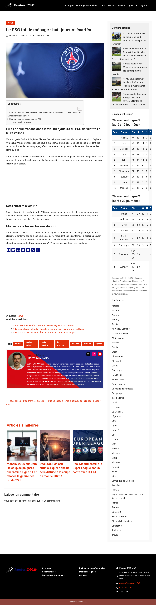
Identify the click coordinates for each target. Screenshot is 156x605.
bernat (18, 344)
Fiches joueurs (119, 384)
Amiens (115, 310)
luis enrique (60, 344)
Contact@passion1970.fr (129, 583)
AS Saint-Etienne (120, 333)
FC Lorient (117, 375)
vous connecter (23, 500)
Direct (102, 5)
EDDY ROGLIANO (43, 35)
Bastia (115, 347)
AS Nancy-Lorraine (121, 328)
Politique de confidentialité (92, 568)
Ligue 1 (131, 5)
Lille (114, 434)
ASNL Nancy (118, 338)
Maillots (115, 448)
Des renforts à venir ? (19, 116)
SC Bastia (116, 512)
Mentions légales (87, 572)
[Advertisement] (55, 186)
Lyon (114, 444)
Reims (115, 502)
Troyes (115, 535)
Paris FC (116, 485)
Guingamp (117, 393)
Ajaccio (115, 305)
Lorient (115, 439)
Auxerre (115, 342)
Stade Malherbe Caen (122, 521)
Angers (115, 315)
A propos (69, 5)
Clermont (116, 361)
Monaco (116, 462)
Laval (114, 402)
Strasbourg (117, 525)
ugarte (99, 344)
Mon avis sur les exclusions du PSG (25, 119)
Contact (83, 575)
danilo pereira (44, 344)
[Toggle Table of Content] (78, 109)
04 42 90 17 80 (125, 587)
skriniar (87, 344)
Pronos (121, 5)
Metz (114, 457)
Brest (114, 352)
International (118, 398)
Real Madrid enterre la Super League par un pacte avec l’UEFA (87, 468)
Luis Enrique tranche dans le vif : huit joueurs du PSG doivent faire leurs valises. (45, 112)
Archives (116, 324)
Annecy (115, 319)
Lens (114, 421)
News (10, 23)
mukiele (75, 344)
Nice (114, 476)
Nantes (115, 467)
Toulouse (116, 530)
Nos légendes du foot (86, 5)
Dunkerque (117, 370)
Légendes (116, 416)
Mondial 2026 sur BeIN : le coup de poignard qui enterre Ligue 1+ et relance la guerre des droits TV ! (22, 472)
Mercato (112, 5)
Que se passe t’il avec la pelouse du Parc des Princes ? (74, 401)
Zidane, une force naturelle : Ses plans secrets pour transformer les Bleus (48, 329)
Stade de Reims (119, 516)
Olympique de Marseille (123, 481)
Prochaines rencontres (53, 575)
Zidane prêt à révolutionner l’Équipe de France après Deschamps (44, 332)
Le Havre (116, 407)
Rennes (115, 507)
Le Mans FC (117, 411)
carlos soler (29, 344)
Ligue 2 (143, 5)
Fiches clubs (118, 379)
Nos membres (49, 572)
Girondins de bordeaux (122, 388)
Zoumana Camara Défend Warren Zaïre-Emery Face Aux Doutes (43, 325)
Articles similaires (24, 122)
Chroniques (117, 356)
